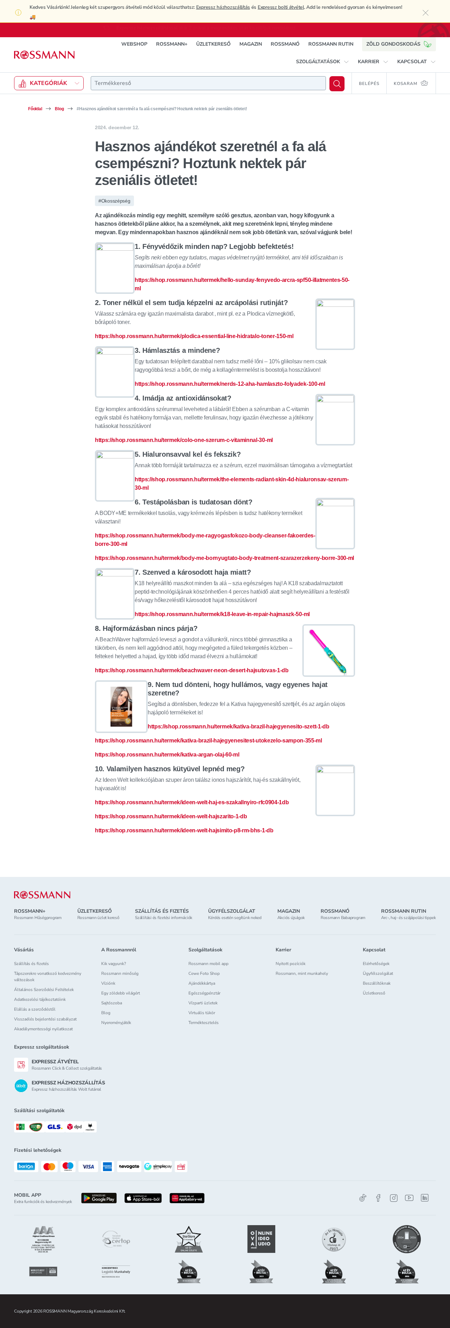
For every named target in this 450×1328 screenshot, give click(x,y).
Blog (59, 108)
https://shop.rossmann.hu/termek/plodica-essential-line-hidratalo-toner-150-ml (194, 336)
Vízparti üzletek (203, 1003)
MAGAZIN (250, 44)
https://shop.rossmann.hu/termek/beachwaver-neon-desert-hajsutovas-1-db (192, 670)
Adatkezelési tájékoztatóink (40, 999)
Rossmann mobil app (208, 963)
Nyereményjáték (116, 1022)
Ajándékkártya (201, 983)
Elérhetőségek (376, 963)
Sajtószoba (111, 1003)
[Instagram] (394, 1198)
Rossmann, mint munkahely (302, 973)
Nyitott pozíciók (291, 963)
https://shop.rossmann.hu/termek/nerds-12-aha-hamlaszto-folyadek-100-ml (230, 384)
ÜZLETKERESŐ (213, 44)
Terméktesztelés (203, 1022)
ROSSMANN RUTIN (330, 44)
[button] (322, 61)
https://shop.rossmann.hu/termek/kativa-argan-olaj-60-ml (167, 755)
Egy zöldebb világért (120, 993)
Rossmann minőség (120, 973)
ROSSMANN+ (171, 44)
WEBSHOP (134, 44)
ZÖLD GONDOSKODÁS (393, 44)
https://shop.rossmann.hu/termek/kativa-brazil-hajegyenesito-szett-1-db (238, 726)
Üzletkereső (374, 993)
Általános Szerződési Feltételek (44, 989)
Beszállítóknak (377, 983)
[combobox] (208, 83)
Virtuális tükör (201, 1013)
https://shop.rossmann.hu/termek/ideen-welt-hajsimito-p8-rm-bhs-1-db (184, 830)
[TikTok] (363, 1198)
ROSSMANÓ (285, 44)
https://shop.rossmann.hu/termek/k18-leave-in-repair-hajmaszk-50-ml (222, 614)
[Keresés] (337, 83)
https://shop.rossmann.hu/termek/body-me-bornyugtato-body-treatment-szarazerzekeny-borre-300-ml (224, 558)
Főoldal (35, 108)
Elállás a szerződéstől (35, 1009)
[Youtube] (409, 1198)
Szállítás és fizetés (31, 963)
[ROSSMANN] (42, 895)
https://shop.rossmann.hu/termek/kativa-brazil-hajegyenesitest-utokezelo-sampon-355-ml (208, 741)
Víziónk (108, 983)
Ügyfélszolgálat (378, 973)
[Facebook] (378, 1198)
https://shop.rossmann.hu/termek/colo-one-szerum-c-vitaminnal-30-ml (184, 440)
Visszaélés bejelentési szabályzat (45, 1019)
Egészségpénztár (204, 993)
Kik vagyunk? (113, 963)
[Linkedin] (424, 1198)
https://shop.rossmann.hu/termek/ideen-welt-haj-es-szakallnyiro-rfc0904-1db (192, 802)
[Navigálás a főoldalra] (44, 55)
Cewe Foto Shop (204, 973)
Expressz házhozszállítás (223, 7)
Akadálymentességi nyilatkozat (43, 1029)
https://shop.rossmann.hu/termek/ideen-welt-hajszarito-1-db (171, 816)
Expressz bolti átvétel (281, 7)
